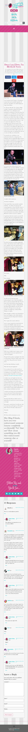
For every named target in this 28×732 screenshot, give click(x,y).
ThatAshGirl (9, 530)
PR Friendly (14, 20)
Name (5, 698)
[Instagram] (9, 493)
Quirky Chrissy (12, 518)
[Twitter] (15, 493)
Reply (5, 513)
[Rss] (16, 10)
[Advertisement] (14, 47)
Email (6, 703)
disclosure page (17, 72)
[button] (14, 28)
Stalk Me (14, 17)
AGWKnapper (16, 729)
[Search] (24, 23)
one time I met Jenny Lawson (15, 375)
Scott (8, 627)
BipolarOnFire (10, 649)
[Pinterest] (11, 10)
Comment (6, 681)
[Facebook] (6, 493)
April (8, 570)
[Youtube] (14, 10)
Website (5, 708)
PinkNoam (9, 600)
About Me (14, 14)
